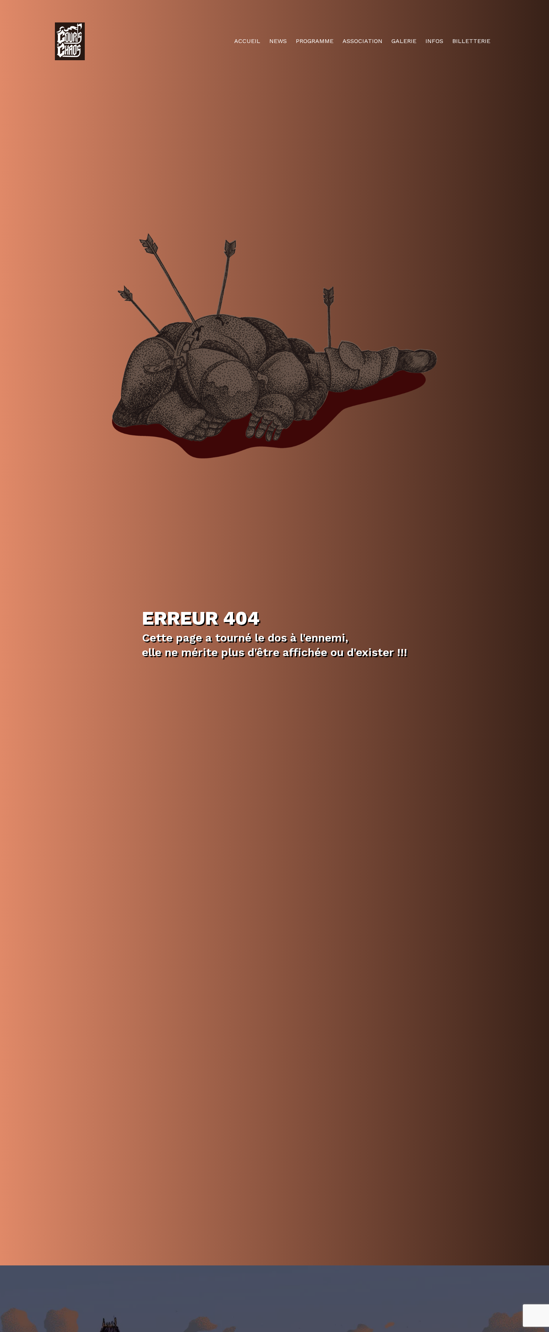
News (278, 41)
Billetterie (471, 41)
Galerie (403, 41)
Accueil (247, 41)
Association (362, 41)
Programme (315, 41)
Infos (434, 41)
